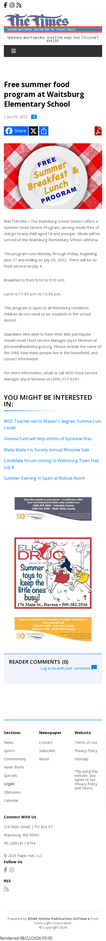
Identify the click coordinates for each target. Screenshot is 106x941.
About (44, 758)
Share (20, 131)
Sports (9, 750)
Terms (87, 788)
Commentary (15, 758)
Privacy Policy (86, 750)
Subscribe (47, 750)
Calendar (11, 800)
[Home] (53, 31)
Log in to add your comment (65, 667)
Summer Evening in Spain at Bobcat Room (44, 478)
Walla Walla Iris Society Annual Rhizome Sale (46, 450)
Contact (45, 742)
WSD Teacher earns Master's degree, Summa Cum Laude (52, 424)
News (8, 742)
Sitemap (81, 758)
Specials (10, 775)
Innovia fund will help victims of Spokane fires (48, 439)
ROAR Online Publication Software (59, 918)
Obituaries (12, 792)
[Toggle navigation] (13, 51)
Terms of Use (86, 742)
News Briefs (14, 767)
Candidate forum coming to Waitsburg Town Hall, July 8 (52, 464)
